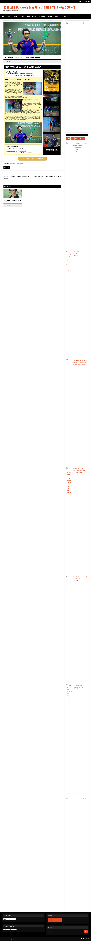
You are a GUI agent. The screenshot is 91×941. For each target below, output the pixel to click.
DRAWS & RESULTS (31, 16)
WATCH (50, 16)
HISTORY (64, 16)
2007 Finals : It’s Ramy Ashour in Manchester (12, 201)
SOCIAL (56, 16)
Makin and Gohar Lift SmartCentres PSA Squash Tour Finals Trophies (79, 470)
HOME (3, 16)
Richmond (21, 163)
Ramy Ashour (15, 163)
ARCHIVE (81, 138)
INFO (9, 16)
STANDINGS (42, 16)
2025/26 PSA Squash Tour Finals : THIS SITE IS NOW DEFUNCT (39, 7)
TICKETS (15, 16)
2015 (11, 163)
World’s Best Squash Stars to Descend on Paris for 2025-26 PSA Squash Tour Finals (80, 362)
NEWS (22, 16)
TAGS (72, 138)
